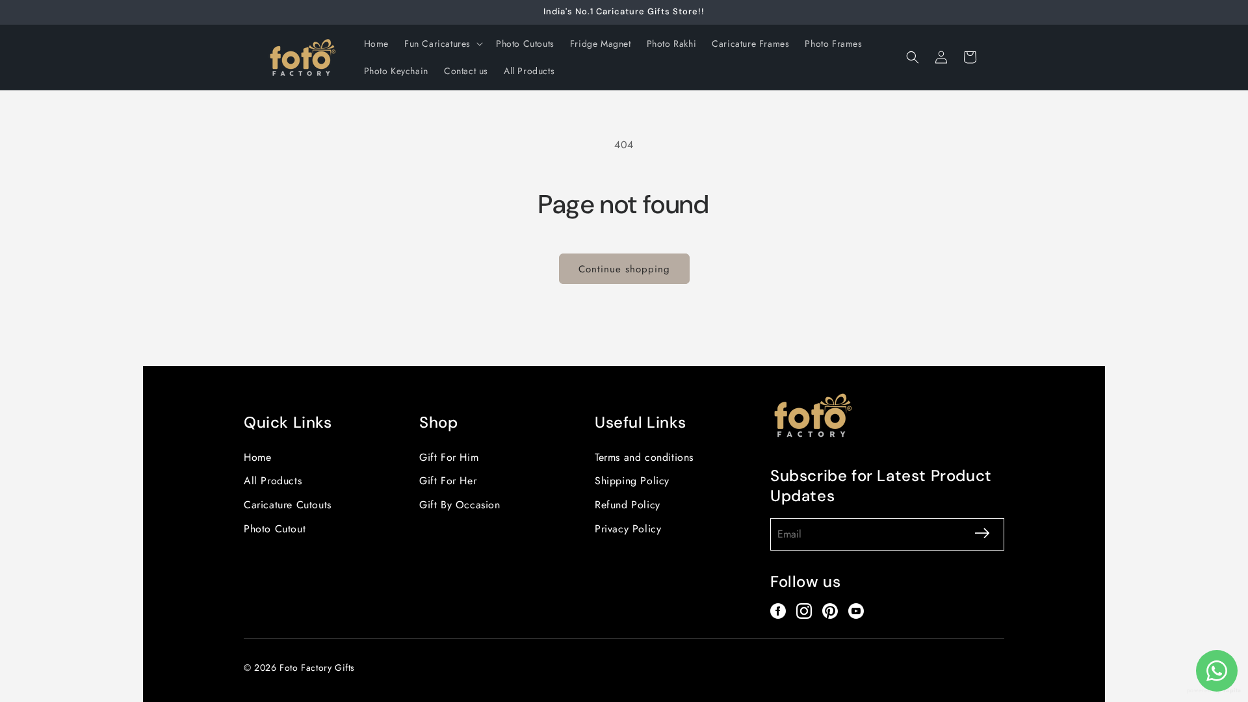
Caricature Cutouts (288, 504)
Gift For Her (447, 480)
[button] (442, 43)
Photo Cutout (275, 528)
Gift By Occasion (459, 504)
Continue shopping (624, 269)
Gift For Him (448, 457)
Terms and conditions (644, 457)
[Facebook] (778, 611)
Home (257, 457)
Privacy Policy (628, 528)
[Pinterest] (830, 611)
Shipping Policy (632, 480)
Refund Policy (627, 504)
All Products (273, 480)
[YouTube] (856, 611)
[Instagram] (804, 611)
